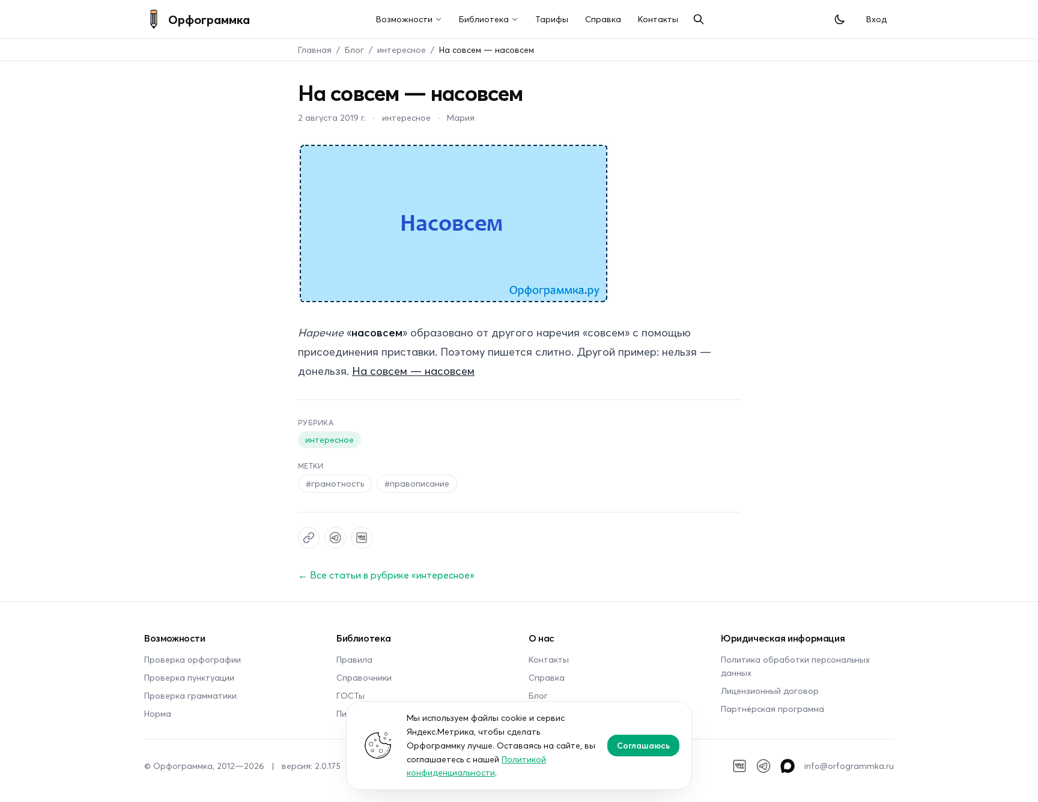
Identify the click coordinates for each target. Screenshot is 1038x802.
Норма (157, 713)
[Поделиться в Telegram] (335, 537)
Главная (315, 49)
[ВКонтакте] (739, 766)
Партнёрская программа (772, 708)
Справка (603, 19)
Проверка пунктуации (189, 677)
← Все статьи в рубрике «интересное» (386, 574)
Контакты (658, 19)
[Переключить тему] (840, 19)
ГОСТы (350, 695)
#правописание (416, 483)
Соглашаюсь (643, 745)
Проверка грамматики (190, 695)
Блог (354, 49)
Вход (876, 19)
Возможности (404, 19)
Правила (354, 659)
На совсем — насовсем (413, 370)
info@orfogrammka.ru (849, 765)
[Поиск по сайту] (698, 19)
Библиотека (484, 19)
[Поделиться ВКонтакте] (361, 537)
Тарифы (551, 19)
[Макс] (787, 766)
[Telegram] (763, 766)
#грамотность (335, 483)
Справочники (364, 677)
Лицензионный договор (770, 690)
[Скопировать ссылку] (309, 537)
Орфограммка (209, 19)
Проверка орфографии (192, 659)
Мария (461, 117)
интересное (401, 49)
